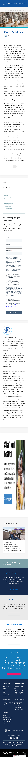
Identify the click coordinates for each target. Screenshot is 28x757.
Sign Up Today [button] (14, 589)
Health (6, 195)
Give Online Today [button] (14, 674)
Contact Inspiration (7, 717)
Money (6, 193)
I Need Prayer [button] (14, 643)
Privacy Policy (20, 742)
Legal (4, 742)
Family (4, 692)
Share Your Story (7, 721)
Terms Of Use (11, 742)
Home (4, 10)
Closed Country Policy (14, 745)
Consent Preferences (17, 744)
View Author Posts (9, 423)
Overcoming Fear (8, 197)
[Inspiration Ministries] (13, 3)
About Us (5, 715)
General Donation (18, 702)
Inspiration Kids (18, 694)
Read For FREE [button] (14, 614)
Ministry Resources (19, 692)
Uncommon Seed (18, 709)
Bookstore (7, 210)
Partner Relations (18, 705)
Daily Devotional (11, 10)
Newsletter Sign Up (8, 702)
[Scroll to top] (25, 754)
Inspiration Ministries (15, 35)
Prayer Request (8, 192)
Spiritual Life (7, 204)
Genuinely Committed (11, 544)
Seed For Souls (18, 704)
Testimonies (7, 198)
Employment (6, 723)
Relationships (6, 694)
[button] (24, 3)
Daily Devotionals (9, 203)
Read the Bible (8, 208)
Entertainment (6, 695)
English (17, 755)
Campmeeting (18, 707)
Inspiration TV (7, 206)
